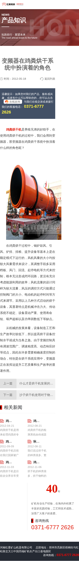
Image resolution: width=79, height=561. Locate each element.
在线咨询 (14, 101)
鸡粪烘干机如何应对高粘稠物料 (37, 462)
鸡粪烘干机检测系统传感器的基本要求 (37, 420)
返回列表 (49, 78)
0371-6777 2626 (52, 527)
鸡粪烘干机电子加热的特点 (10, 462)
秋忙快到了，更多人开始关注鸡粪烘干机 (37, 441)
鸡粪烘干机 (13, 129)
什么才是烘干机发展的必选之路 (40, 383)
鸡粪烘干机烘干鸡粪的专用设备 (10, 420)
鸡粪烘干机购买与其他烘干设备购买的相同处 (10, 441)
